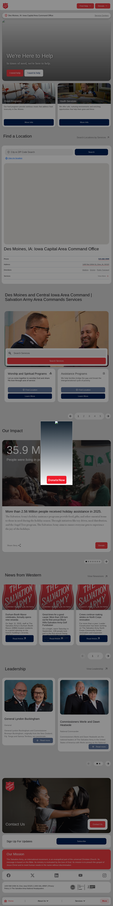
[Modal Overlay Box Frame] (56, 453)
